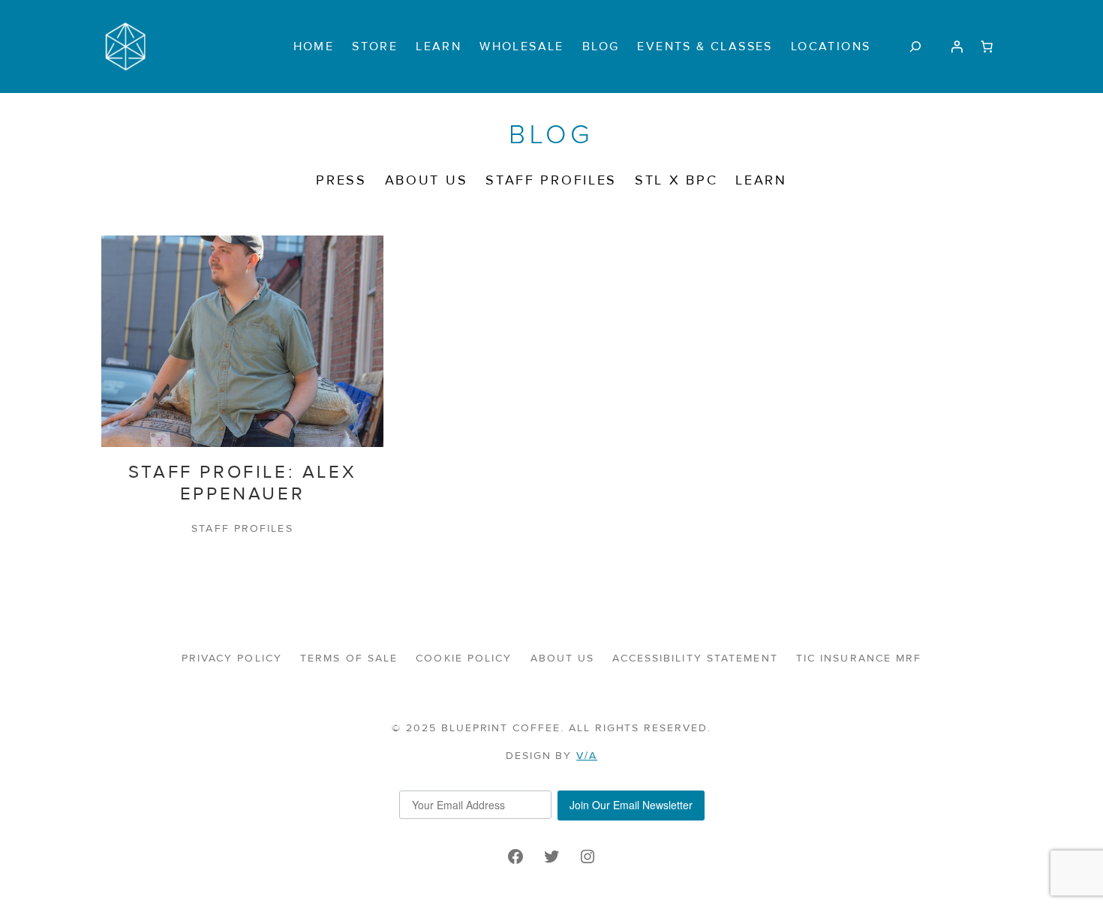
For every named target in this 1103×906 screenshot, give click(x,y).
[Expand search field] (915, 46)
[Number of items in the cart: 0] (987, 47)
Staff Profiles (242, 528)
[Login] (957, 47)
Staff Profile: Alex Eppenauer (242, 483)
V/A (586, 755)
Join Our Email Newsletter (631, 804)
